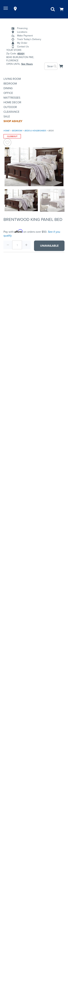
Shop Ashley (12, 121)
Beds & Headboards (35, 130)
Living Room (12, 79)
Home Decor (12, 102)
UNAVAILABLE (49, 246)
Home (6, 130)
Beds (51, 130)
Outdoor (10, 107)
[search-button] (55, 66)
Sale (6, 116)
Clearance (11, 112)
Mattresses (11, 98)
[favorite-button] (7, 142)
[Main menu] (6, 8)
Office (8, 93)
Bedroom (10, 84)
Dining (8, 88)
